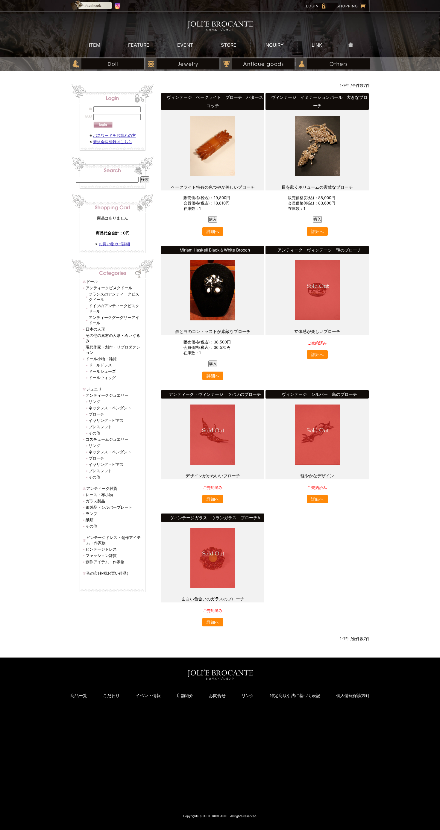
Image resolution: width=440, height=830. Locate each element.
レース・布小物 (99, 494)
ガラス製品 (95, 501)
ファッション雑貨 (101, 555)
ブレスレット (100, 426)
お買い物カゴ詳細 (114, 243)
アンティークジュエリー (107, 395)
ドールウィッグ (102, 377)
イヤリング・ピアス (106, 420)
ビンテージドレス (101, 549)
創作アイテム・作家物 (105, 561)
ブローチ (96, 414)
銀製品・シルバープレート (109, 507)
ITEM (94, 45)
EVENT (185, 45)
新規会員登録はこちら (112, 141)
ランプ (91, 513)
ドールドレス (100, 365)
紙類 (89, 519)
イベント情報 (148, 695)
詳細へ (213, 231)
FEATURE (138, 45)
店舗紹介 (185, 695)
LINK (317, 45)
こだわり (111, 695)
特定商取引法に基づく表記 (295, 695)
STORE (228, 45)
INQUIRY (274, 45)
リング (94, 401)
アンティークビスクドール (109, 287)
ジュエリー (96, 389)
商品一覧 (78, 695)
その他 (94, 433)
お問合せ (217, 695)
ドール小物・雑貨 (101, 358)
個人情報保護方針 (353, 695)
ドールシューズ (102, 371)
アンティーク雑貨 (101, 488)
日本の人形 (95, 329)
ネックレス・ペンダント (110, 407)
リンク (248, 695)
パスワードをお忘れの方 (114, 135)
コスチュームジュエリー (107, 439)
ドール (92, 281)
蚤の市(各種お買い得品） (108, 573)
